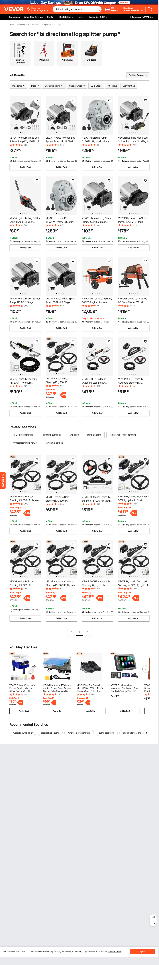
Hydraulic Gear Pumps (52, 25)
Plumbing (21, 25)
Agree (142, 951)
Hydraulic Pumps (34, 25)
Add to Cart (25, 167)
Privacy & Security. (115, 951)
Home (12, 25)
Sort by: (132, 75)
